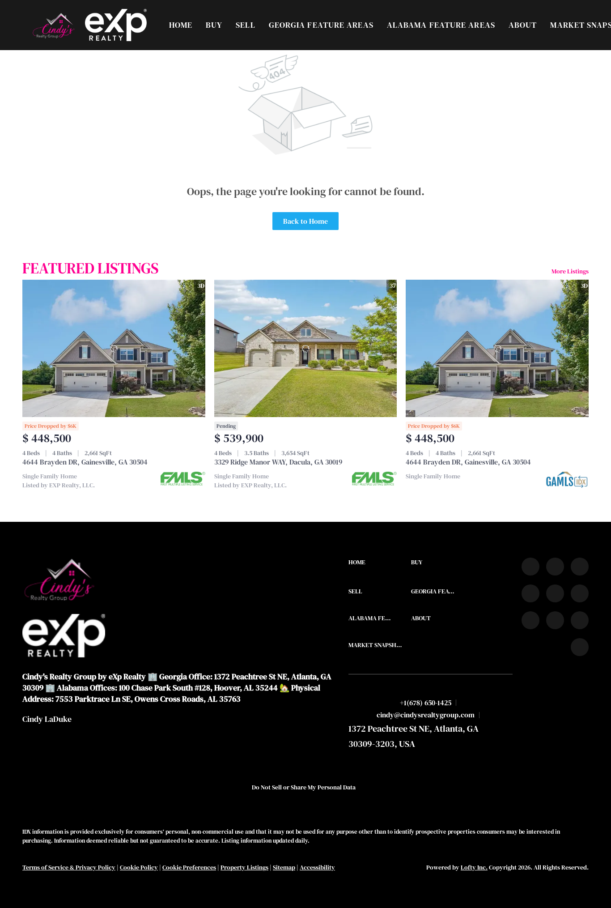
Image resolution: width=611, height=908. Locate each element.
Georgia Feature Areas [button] (321, 24)
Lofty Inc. (474, 867)
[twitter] (580, 566)
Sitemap (284, 867)
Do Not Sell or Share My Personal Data (304, 787)
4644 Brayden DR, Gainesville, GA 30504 (85, 462)
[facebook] (530, 566)
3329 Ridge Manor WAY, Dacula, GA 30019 (278, 462)
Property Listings (244, 867)
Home (180, 24)
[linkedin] (555, 566)
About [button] (523, 24)
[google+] (580, 647)
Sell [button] (245, 24)
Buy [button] (214, 24)
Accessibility (317, 867)
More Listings (570, 271)
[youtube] (580, 593)
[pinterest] (580, 620)
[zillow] (530, 593)
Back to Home (305, 221)
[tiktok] (530, 620)
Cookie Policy (139, 867)
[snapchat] (555, 620)
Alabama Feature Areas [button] (441, 24)
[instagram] (555, 593)
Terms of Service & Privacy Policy (68, 867)
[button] (53, 25)
